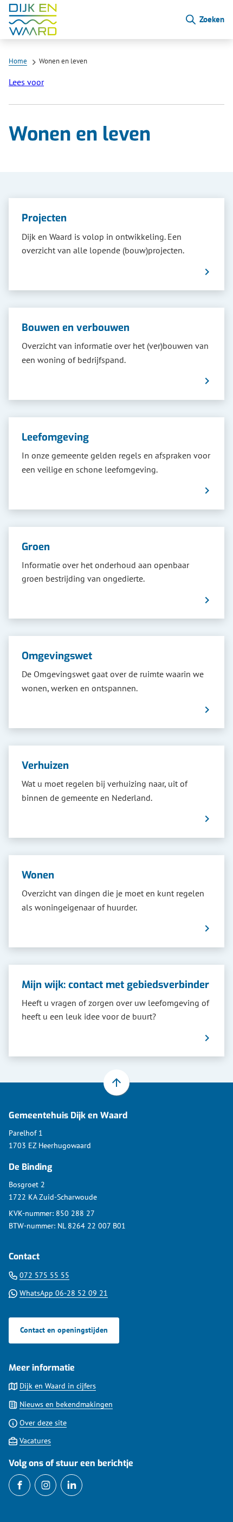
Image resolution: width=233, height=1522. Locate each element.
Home (18, 61)
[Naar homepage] (92, 19)
